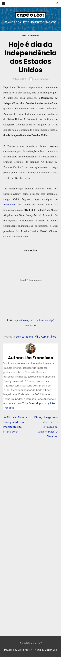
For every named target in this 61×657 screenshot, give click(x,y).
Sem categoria (31, 35)
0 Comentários (47, 337)
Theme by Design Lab (45, 649)
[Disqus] (30, 491)
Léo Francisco (41, 79)
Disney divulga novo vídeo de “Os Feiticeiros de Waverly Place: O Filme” (46, 427)
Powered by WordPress (17, 649)
